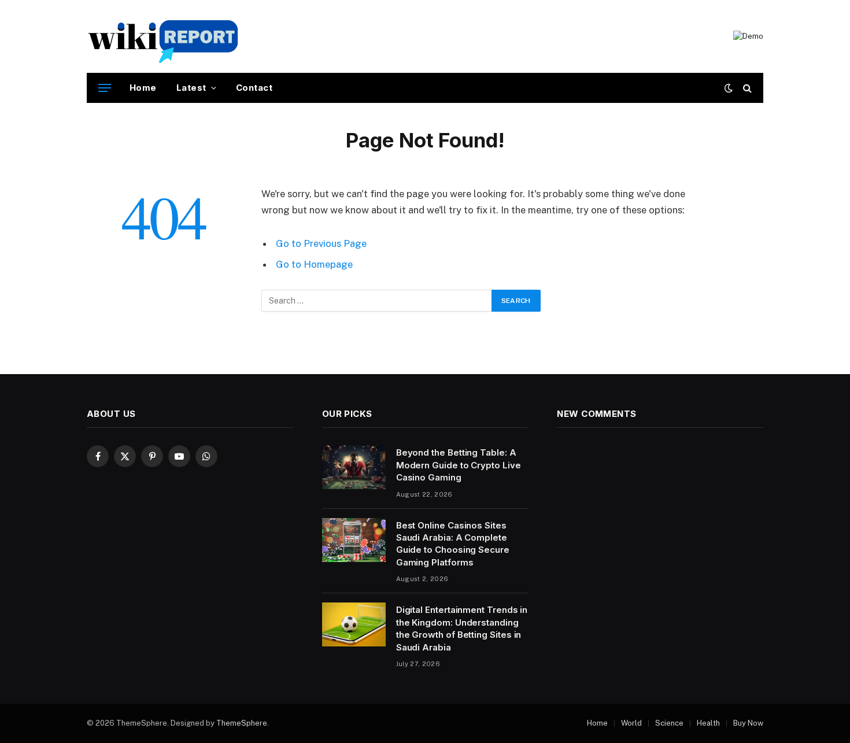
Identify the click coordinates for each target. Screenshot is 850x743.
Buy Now (748, 723)
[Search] (746, 88)
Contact (254, 87)
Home (143, 87)
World (631, 723)
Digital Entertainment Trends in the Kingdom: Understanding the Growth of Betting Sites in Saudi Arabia (462, 628)
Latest (191, 87)
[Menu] (104, 88)
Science (669, 723)
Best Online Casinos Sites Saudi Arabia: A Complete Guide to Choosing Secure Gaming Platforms (452, 544)
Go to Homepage (314, 264)
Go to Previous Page (321, 243)
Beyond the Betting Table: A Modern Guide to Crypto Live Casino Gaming (458, 465)
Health (708, 723)
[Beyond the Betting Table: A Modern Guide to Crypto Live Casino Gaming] (354, 467)
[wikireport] (163, 36)
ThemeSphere (241, 723)
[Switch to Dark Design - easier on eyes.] (729, 88)
